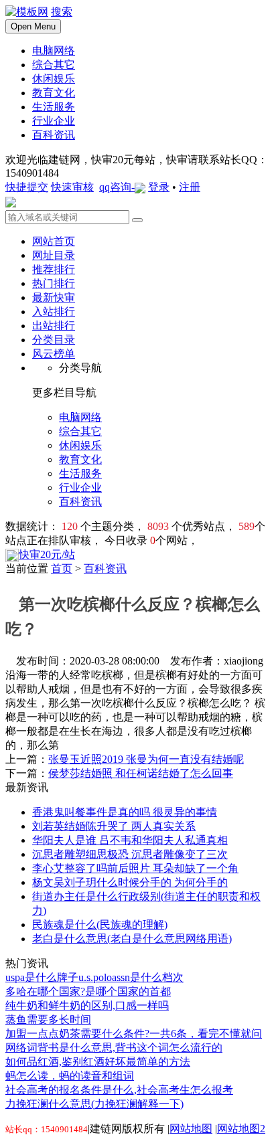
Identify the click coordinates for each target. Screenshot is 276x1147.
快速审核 (72, 187)
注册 (189, 187)
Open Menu (33, 26)
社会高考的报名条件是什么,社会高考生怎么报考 (119, 1089)
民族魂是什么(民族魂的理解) (99, 924)
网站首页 (53, 241)
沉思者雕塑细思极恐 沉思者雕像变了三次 (130, 854)
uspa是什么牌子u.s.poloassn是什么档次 (94, 977)
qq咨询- (117, 187)
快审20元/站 (47, 554)
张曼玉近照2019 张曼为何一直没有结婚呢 (146, 759)
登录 (158, 187)
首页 (61, 568)
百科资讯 (105, 568)
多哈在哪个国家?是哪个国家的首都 (88, 991)
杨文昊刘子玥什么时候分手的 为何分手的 (130, 882)
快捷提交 (26, 187)
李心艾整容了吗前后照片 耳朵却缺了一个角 (135, 868)
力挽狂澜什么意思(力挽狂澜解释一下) (94, 1104)
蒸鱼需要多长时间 (48, 1019)
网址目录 (53, 255)
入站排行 (53, 311)
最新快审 (53, 297)
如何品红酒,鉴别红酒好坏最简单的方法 (97, 1061)
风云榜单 (53, 353)
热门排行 (53, 283)
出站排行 (53, 325)
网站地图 (190, 1128)
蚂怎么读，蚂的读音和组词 (69, 1075)
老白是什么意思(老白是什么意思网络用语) (132, 938)
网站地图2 (241, 1128)
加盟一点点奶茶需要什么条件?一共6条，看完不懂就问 (133, 1033)
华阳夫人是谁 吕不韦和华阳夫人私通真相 (130, 840)
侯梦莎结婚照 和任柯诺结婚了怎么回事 (140, 773)
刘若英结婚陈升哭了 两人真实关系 (114, 826)
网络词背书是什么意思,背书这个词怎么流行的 (113, 1047)
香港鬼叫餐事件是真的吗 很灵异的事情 (124, 812)
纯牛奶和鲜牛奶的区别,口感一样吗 (87, 1005)
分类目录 (53, 339)
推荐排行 (53, 269)
